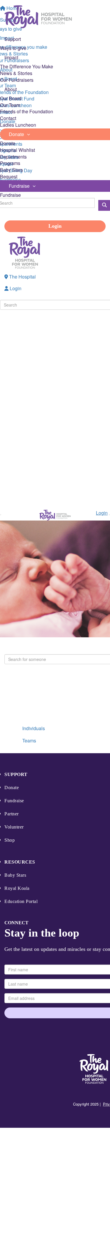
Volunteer (14, 826)
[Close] (109, 514)
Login (55, 226)
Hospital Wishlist (17, 150)
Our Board (10, 98)
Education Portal (21, 901)
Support (16, 774)
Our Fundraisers (16, 79)
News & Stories (16, 73)
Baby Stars (11, 169)
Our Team (10, 105)
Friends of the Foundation (26, 111)
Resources (19, 861)
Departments (13, 156)
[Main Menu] (0, 514)
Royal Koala (17, 888)
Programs (10, 163)
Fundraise (10, 195)
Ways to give (13, 48)
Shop (9, 840)
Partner (11, 813)
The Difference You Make (26, 66)
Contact (8, 118)
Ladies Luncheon (18, 124)
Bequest (8, 176)
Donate (7, 143)
